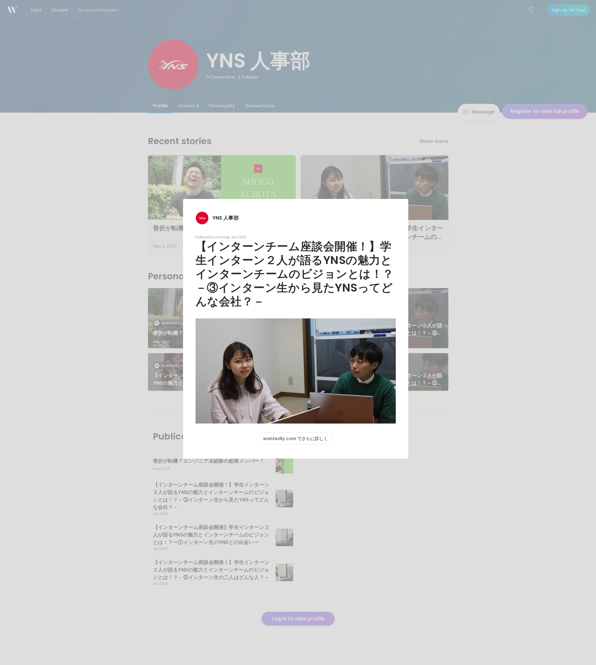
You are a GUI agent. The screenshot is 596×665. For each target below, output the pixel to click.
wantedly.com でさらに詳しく (295, 438)
